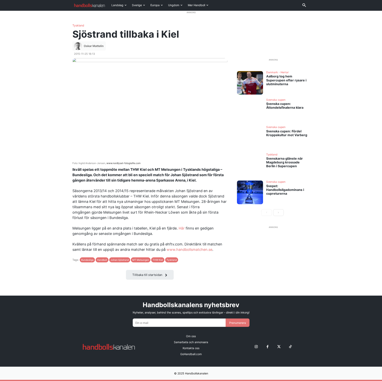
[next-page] (278, 212)
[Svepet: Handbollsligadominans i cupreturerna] (250, 192)
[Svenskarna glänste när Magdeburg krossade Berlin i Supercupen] (250, 165)
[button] (304, 5)
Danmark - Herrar (277, 72)
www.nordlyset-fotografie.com (123, 163)
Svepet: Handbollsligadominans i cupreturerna (285, 189)
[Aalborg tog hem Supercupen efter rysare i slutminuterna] (250, 83)
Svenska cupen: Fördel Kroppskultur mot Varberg (286, 133)
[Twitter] (278, 346)
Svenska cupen (276, 100)
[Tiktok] (290, 346)
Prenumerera (237, 322)
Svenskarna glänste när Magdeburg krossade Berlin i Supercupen (284, 162)
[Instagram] (256, 346)
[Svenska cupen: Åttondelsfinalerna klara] (250, 110)
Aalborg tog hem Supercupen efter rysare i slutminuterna (286, 80)
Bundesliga (87, 259)
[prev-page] (266, 212)
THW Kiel (158, 259)
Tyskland (78, 25)
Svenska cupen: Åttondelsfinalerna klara (284, 105)
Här (182, 228)
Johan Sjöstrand (120, 259)
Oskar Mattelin (94, 46)
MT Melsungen (140, 259)
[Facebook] (267, 346)
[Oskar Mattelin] (78, 46)
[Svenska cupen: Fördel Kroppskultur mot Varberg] (250, 137)
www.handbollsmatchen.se (189, 249)
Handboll (102, 259)
